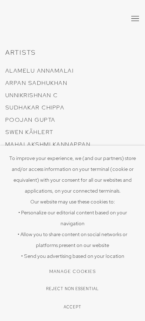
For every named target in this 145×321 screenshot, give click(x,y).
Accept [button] (72, 307)
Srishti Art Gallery (47, 19)
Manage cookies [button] (72, 271)
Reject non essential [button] (72, 288)
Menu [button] (134, 19)
